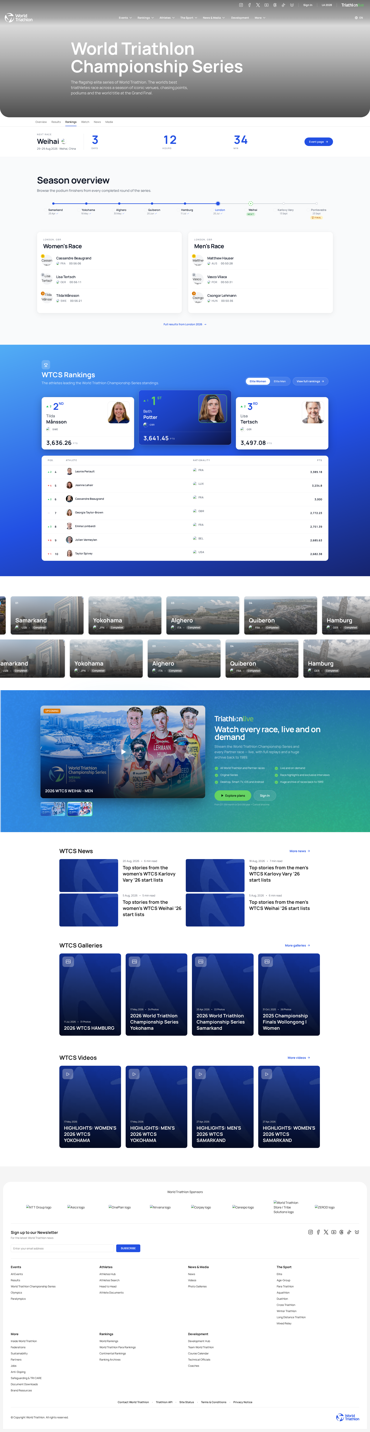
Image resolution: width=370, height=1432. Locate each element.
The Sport (186, 17)
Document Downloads (24, 1384)
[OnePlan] (123, 1207)
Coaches (193, 1365)
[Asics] (81, 1207)
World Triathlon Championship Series (33, 1286)
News (97, 122)
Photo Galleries (197, 1286)
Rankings (144, 17)
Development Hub (199, 1341)
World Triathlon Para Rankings (117, 1347)
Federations (18, 1347)
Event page (316, 141)
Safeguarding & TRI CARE (26, 1378)
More (258, 17)
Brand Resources (21, 1390)
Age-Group (283, 1280)
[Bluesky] (292, 5)
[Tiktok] (283, 5)
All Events (17, 1274)
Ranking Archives (109, 1359)
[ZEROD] (329, 1207)
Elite (279, 1274)
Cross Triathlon (286, 1305)
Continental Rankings (112, 1353)
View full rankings (308, 381)
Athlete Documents (111, 1292)
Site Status (186, 1402)
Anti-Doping (18, 1372)
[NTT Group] (40, 1207)
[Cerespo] (246, 1207)
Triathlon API (164, 1402)
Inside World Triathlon (24, 1341)
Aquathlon (283, 1292)
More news (298, 851)
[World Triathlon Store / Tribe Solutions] (288, 1207)
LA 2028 (327, 5)
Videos (192, 1280)
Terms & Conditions (213, 1402)
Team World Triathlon (201, 1347)
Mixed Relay (284, 1323)
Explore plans (235, 795)
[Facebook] (249, 5)
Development (240, 17)
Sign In (307, 5)
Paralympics (18, 1298)
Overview (41, 122)
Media (109, 122)
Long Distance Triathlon (291, 1317)
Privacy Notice (242, 1402)
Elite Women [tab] (258, 381)
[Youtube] (266, 5)
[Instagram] (241, 5)
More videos (297, 1058)
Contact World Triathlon (133, 1402)
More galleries (295, 945)
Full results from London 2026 (185, 324)
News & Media (212, 17)
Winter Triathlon (286, 1311)
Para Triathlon (285, 1286)
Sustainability (19, 1353)
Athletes (165, 17)
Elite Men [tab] (280, 381)
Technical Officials (199, 1359)
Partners (16, 1359)
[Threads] (275, 5)
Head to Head (107, 1286)
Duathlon (282, 1298)
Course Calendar (198, 1353)
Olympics (16, 1292)
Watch (85, 122)
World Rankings (108, 1341)
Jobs (13, 1365)
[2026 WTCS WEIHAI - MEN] (79, 809)
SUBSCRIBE (128, 1248)
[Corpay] (205, 1207)
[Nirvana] (164, 1207)
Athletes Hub (107, 1274)
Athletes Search (109, 1280)
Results (56, 122)
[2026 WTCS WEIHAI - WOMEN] (52, 809)
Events (123, 17)
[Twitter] (258, 5)
